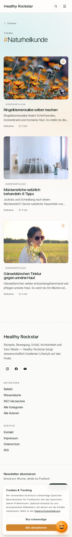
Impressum (11, 438)
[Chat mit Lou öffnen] (62, 526)
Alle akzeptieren (36, 527)
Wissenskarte (12, 395)
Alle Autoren (11, 413)
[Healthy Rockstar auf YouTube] (25, 369)
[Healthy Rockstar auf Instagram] (7, 369)
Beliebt (8, 389)
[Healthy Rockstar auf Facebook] (16, 369)
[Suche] (55, 6)
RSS (6, 450)
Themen (11, 23)
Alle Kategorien (13, 407)
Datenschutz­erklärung (47, 510)
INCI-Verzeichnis (14, 401)
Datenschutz (12, 444)
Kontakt (8, 432)
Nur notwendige (36, 519)
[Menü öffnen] (64, 6)
